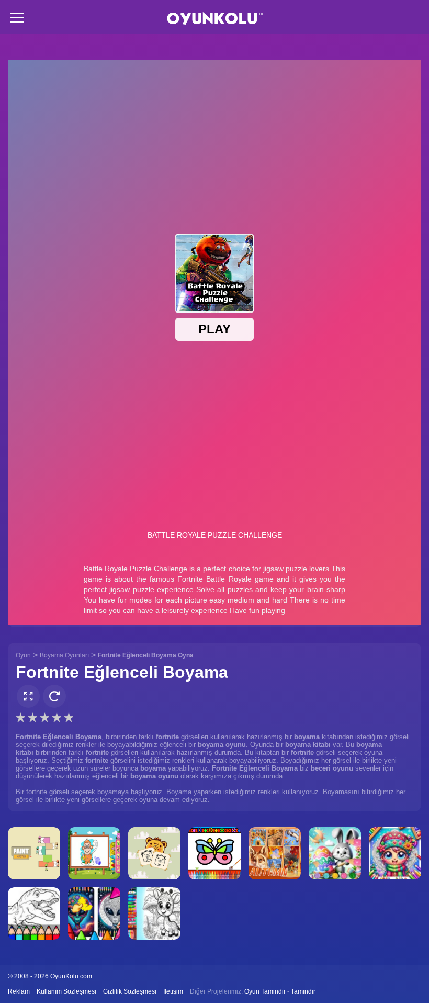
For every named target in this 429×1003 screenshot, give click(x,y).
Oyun (23, 655)
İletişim (173, 991)
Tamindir (303, 991)
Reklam (19, 991)
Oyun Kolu (214, 18)
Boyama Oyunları (64, 655)
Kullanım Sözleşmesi (66, 991)
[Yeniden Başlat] (54, 696)
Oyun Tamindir (265, 991)
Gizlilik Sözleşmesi (129, 991)
